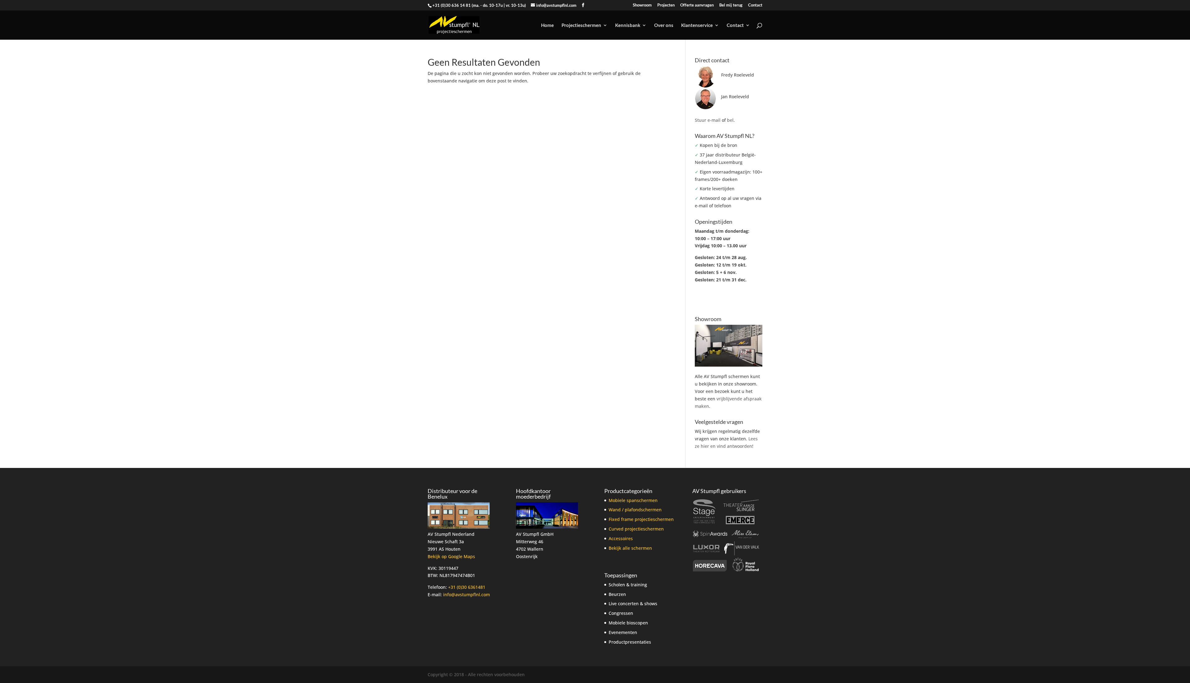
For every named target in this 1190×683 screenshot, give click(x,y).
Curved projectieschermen (636, 529)
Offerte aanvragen (697, 5)
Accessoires (621, 538)
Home (547, 25)
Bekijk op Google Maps (451, 556)
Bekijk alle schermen (630, 548)
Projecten (666, 5)
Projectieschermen (581, 25)
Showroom (642, 5)
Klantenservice (697, 25)
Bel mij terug (731, 5)
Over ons (663, 25)
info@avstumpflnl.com (466, 594)
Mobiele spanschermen (633, 500)
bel (730, 120)
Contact (755, 5)
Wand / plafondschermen (635, 510)
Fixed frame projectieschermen (641, 519)
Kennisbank (627, 25)
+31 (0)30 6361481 (466, 587)
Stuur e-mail (708, 120)
